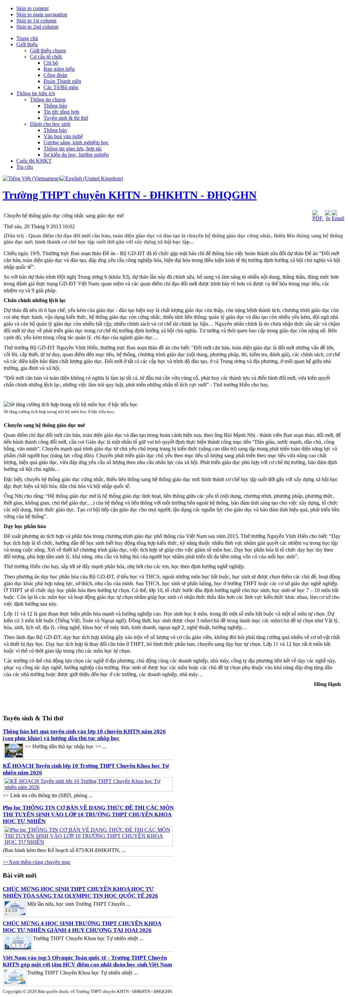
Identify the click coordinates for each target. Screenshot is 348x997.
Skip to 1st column (36, 20)
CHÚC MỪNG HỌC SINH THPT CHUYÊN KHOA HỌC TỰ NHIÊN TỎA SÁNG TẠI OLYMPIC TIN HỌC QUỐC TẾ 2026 (80, 892)
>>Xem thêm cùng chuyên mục (37, 862)
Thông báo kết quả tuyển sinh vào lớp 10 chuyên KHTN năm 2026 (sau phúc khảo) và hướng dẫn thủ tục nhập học (84, 734)
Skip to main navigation (41, 14)
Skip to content (32, 8)
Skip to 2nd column (37, 27)
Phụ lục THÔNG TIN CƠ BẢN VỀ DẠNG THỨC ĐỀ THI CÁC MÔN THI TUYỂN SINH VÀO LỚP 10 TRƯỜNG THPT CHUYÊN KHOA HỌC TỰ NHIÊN (88, 814)
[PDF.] (318, 218)
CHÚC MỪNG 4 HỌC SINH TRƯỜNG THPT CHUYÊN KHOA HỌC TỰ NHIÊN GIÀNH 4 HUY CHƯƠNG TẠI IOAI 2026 (82, 926)
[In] (327, 218)
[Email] (338, 218)
